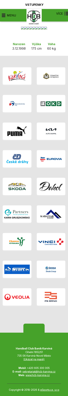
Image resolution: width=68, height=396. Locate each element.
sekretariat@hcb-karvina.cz (38, 371)
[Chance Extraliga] (17, 241)
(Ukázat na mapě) (34, 359)
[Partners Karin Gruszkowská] (17, 214)
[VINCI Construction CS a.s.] (51, 241)
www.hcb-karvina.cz (38, 375)
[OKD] (51, 103)
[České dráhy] (17, 158)
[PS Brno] (51, 297)
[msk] (17, 103)
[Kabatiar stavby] (51, 214)
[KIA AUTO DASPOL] (51, 131)
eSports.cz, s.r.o (49, 389)
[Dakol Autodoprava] (51, 186)
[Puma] (17, 131)
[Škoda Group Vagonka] (51, 269)
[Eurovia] (51, 158)
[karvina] (17, 76)
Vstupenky (34, 4)
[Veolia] (17, 297)
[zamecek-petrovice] (51, 76)
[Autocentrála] (17, 186)
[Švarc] (17, 269)
